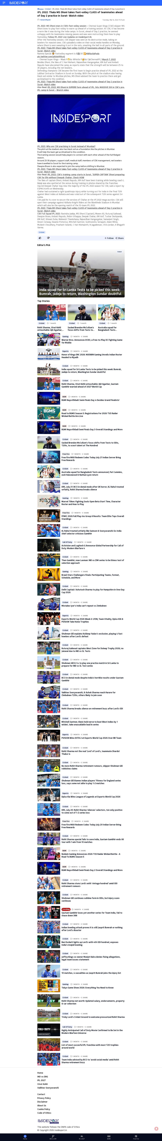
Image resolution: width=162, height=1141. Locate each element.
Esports (65, 351)
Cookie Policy (43, 1109)
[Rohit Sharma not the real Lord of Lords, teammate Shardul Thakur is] (48, 750)
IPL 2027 (41, 1080)
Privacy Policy (44, 1098)
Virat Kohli (42, 1084)
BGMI (64, 397)
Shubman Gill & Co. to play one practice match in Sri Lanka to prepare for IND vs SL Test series (90, 664)
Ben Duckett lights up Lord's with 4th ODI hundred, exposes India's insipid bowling (90, 943)
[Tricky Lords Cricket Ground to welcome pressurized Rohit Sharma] (48, 1015)
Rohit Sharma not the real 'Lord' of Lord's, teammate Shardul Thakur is (91, 752)
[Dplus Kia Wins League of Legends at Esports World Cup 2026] (48, 794)
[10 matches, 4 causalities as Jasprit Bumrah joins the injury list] (48, 971)
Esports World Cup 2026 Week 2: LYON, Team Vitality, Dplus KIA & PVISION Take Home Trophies (92, 620)
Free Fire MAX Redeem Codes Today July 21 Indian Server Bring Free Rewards (91, 459)
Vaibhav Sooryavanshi (48, 1087)
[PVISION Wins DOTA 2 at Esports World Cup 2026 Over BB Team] (48, 736)
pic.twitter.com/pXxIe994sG (51, 56)
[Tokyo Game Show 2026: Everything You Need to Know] (48, 985)
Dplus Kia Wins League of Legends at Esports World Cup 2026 (91, 796)
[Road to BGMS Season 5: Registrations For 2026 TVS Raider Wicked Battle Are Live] (48, 413)
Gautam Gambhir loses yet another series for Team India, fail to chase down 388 (92, 914)
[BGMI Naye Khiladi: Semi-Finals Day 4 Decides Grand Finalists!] (48, 398)
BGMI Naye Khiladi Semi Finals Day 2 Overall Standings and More (92, 870)
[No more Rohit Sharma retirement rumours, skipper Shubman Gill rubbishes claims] (48, 765)
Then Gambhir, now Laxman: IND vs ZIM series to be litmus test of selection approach (93, 561)
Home (40, 1072)
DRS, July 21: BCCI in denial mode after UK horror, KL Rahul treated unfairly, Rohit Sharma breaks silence (93, 488)
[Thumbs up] (40, 238)
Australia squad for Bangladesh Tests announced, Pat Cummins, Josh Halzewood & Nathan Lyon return (110, 328)
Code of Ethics (44, 1112)
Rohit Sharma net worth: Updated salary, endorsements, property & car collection (93, 1002)
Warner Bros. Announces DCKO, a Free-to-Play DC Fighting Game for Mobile (92, 341)
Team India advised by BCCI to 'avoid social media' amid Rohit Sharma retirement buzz (90, 1061)
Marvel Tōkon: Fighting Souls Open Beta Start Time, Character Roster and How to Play (91, 503)
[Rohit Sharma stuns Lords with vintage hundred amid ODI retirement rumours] (48, 883)
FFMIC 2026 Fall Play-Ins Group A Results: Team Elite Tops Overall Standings (93, 517)
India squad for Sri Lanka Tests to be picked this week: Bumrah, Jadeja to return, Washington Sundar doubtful (80, 291)
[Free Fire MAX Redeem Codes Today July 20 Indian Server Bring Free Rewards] (48, 824)
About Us (41, 1105)
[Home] (19, 3)
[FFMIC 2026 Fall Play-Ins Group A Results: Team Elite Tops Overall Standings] (48, 515)
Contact (41, 1094)
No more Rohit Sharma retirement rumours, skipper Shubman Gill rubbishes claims (92, 767)
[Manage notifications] (156, 1129)
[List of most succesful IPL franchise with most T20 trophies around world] (48, 1044)
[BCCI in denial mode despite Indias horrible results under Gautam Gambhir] (48, 677)
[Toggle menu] (4, 3)
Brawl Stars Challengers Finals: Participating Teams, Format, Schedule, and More (90, 576)
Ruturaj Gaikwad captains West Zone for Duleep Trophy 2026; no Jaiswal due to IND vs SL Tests (92, 649)
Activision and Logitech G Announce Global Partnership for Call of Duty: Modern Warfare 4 (93, 547)
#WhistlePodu (92, 53)
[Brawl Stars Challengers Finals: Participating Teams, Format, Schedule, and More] (48, 574)
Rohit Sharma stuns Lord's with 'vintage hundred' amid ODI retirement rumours (89, 884)
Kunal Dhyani (45, 20)
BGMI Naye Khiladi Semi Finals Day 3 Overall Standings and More (92, 429)
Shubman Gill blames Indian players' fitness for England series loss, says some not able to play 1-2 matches (91, 782)
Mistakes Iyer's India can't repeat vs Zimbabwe (84, 605)
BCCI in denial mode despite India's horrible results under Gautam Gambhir (92, 679)
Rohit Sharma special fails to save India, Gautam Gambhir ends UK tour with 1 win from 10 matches (93, 840)
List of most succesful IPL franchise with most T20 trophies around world (90, 1046)
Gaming (65, 336)
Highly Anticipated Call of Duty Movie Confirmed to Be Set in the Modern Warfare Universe (92, 1031)
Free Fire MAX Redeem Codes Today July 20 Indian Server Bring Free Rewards (91, 826)
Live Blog (66, 909)
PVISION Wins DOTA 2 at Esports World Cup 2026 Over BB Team (91, 737)
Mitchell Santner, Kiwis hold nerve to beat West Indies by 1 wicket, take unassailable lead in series (90, 723)
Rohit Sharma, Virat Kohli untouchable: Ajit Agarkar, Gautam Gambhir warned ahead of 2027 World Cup (49, 328)
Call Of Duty (67, 542)
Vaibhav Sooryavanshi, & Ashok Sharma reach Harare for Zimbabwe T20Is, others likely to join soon (89, 694)
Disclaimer (42, 1101)
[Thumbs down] (48, 238)
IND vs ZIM (53, 1139)
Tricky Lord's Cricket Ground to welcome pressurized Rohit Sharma (93, 1017)
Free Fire (65, 454)
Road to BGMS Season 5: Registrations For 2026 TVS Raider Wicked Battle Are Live (90, 414)
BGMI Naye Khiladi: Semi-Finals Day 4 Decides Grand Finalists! (90, 400)
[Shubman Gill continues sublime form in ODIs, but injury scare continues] (48, 897)
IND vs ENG (42, 1076)
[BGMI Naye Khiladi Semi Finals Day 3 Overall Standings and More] (48, 427)
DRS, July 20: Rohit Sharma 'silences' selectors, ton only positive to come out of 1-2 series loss (92, 811)
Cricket (41, 232)
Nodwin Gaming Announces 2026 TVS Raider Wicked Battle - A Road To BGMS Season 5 (91, 855)
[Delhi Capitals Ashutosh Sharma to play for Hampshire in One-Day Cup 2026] (48, 589)
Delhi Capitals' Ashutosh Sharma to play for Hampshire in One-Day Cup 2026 (93, 591)
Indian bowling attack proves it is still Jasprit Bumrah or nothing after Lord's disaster (92, 929)
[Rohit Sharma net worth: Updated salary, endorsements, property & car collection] (48, 1000)
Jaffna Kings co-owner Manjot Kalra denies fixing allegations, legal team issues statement (91, 958)
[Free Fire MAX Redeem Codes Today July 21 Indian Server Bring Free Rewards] (48, 457)
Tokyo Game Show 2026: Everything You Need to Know (88, 987)
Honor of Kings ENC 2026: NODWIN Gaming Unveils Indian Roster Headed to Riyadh (92, 356)
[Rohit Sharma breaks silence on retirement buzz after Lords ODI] (48, 706)
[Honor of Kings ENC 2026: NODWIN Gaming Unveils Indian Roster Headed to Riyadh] (48, 354)
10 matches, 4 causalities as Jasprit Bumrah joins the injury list (91, 972)
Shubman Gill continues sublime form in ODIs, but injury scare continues (90, 899)
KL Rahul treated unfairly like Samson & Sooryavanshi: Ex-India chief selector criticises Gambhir (91, 532)
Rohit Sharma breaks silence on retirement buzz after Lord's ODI (92, 708)
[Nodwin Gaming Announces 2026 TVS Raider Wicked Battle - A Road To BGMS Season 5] (48, 853)
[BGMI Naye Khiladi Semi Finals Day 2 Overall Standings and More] (48, 868)
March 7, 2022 (109, 59)
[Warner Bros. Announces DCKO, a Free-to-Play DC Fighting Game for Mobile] (48, 339)
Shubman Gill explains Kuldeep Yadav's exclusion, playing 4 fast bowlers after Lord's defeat (92, 635)
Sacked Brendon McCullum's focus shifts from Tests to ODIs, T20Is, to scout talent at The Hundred (81, 328)
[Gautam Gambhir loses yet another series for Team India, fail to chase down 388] (48, 912)
